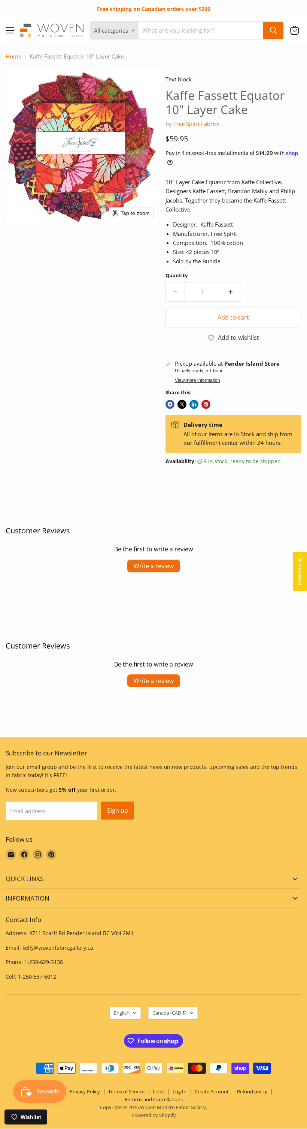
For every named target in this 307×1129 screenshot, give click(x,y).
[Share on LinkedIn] (193, 404)
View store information (197, 380)
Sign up (117, 810)
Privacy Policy (85, 1091)
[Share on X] (181, 404)
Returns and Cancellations (154, 1099)
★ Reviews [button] (300, 571)
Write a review (154, 566)
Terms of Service (126, 1091)
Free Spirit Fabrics (196, 124)
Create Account (212, 1091)
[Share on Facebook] (169, 404)
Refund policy (252, 1091)
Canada (169, 1012)
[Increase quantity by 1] (230, 292)
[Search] (273, 30)
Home (13, 56)
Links (158, 1091)
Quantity (176, 275)
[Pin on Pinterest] (205, 404)
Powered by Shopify (153, 1115)
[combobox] (201, 30)
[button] (294, 30)
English (122, 1012)
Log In (179, 1091)
